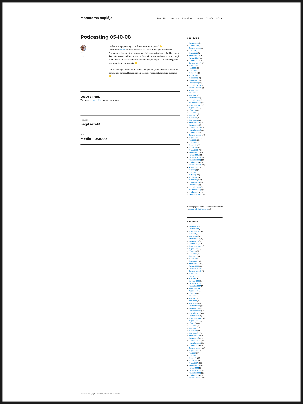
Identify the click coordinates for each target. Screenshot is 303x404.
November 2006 (195, 130)
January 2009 (194, 83)
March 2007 (193, 120)
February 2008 (194, 98)
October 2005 (194, 162)
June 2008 (192, 93)
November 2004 (195, 190)
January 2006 (194, 155)
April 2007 (193, 118)
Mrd (82, 53)
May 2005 (192, 175)
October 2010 (194, 46)
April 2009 (193, 75)
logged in (97, 100)
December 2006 (195, 128)
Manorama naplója (96, 18)
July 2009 (192, 68)
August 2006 (193, 138)
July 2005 (192, 170)
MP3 (82, 56)
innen (122, 50)
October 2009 (194, 61)
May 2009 (192, 73)
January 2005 (194, 185)
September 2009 (195, 63)
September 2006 (195, 135)
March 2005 (193, 180)
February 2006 (194, 152)
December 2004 (195, 187)
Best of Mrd (162, 18)
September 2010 (195, 48)
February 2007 (194, 123)
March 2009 (193, 78)
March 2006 (193, 150)
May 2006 (192, 145)
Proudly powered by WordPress (108, 394)
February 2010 (194, 56)
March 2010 (193, 53)
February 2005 (194, 182)
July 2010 (192, 51)
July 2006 (192, 140)
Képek (200, 18)
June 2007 (192, 113)
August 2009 (193, 65)
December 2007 (195, 100)
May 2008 (192, 95)
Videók (209, 18)
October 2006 (194, 133)
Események (188, 18)
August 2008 (193, 90)
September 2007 (195, 105)
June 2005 (192, 172)
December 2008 (195, 85)
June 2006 (193, 143)
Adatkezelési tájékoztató (198, 209)
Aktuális (175, 18)
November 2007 (195, 103)
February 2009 (194, 80)
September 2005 (195, 165)
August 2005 (193, 167)
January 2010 (194, 58)
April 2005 (193, 177)
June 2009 (193, 70)
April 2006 (193, 148)
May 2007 (192, 115)
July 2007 (192, 110)
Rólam (219, 18)
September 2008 (195, 88)
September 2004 (195, 195)
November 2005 (195, 160)
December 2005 (195, 157)
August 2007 (193, 108)
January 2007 (194, 125)
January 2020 (194, 43)
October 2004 (194, 192)
